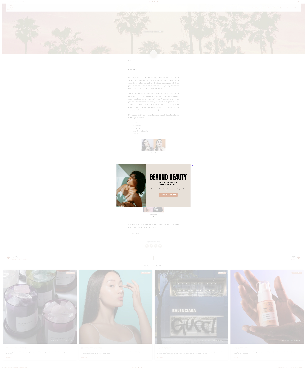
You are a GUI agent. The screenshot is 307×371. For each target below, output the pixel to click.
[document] (153, 185)
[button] (192, 165)
